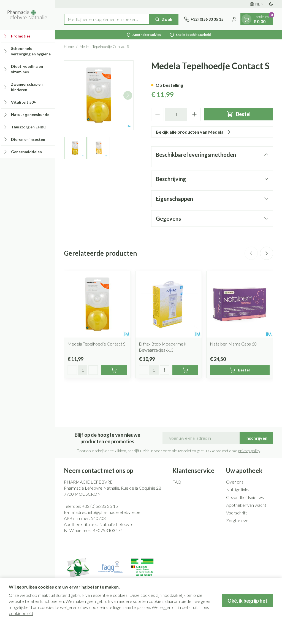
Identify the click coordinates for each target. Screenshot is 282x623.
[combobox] (107, 19)
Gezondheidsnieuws (245, 497)
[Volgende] (127, 95)
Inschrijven (256, 438)
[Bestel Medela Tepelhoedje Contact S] (114, 370)
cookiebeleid (21, 613)
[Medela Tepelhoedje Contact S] (97, 304)
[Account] (234, 19)
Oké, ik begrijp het (247, 601)
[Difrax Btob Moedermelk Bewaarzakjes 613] (168, 304)
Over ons (234, 481)
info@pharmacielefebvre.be (114, 512)
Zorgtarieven (238, 520)
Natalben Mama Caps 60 (233, 343)
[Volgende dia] (266, 253)
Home (69, 46)
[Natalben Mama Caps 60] (240, 304)
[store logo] (27, 15)
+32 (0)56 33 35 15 (100, 506)
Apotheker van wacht (246, 505)
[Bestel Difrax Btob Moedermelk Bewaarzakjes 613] (185, 370)
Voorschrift (236, 512)
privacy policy (249, 450)
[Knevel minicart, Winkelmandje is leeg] (246, 19)
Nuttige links (237, 489)
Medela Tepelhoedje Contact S (96, 343)
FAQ (176, 481)
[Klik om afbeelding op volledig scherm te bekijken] (98, 95)
